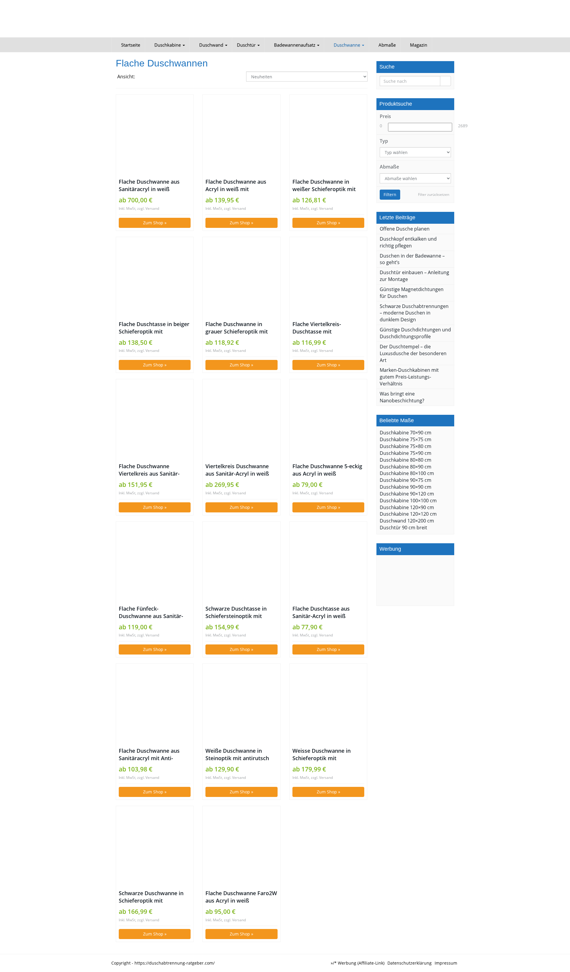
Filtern (390, 194)
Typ (384, 141)
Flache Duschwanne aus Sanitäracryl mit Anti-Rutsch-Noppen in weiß (149, 754)
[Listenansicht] (157, 77)
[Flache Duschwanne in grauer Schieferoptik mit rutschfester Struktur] (241, 278)
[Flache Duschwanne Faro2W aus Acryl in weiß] (241, 847)
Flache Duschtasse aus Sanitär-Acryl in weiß (321, 612)
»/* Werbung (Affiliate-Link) (357, 963)
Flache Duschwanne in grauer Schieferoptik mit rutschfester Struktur (236, 327)
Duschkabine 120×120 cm (408, 514)
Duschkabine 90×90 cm (405, 487)
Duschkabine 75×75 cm (405, 439)
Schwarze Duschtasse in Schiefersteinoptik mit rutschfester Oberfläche (236, 612)
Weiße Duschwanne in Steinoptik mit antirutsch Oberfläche (237, 754)
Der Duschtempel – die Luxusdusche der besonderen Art (413, 353)
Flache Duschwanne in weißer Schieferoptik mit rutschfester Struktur (324, 185)
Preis (385, 116)
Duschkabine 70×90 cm (405, 432)
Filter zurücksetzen (433, 194)
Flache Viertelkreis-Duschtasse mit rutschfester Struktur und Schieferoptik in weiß (325, 327)
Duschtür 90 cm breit (403, 527)
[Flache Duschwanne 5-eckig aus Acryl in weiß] (328, 420)
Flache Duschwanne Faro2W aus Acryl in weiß (241, 897)
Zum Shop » (155, 222)
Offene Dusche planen (405, 228)
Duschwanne (346, 45)
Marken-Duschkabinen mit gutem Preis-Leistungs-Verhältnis (409, 377)
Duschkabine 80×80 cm (405, 460)
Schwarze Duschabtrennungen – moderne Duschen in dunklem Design (414, 313)
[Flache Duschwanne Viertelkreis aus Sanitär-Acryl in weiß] (155, 420)
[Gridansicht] (143, 77)
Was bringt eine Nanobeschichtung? (402, 397)
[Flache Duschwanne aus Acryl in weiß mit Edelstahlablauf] (241, 136)
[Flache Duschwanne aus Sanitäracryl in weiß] (155, 136)
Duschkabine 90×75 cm (405, 480)
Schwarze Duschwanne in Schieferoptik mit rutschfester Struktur (151, 897)
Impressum (446, 963)
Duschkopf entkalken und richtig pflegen (408, 242)
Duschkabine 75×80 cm (405, 446)
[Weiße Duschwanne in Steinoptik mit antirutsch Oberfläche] (241, 705)
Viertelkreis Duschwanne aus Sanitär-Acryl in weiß (237, 470)
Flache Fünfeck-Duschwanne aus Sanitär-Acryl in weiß (151, 612)
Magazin (418, 45)
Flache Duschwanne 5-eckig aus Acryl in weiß (327, 470)
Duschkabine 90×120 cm (407, 493)
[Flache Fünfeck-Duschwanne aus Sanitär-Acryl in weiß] (155, 563)
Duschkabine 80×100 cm (407, 473)
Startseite (130, 45)
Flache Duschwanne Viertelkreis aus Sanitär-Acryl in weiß (149, 470)
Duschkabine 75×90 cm (405, 453)
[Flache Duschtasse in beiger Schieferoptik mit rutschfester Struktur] (155, 278)
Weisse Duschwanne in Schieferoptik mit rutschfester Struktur (321, 754)
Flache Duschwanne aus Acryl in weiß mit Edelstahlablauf (235, 185)
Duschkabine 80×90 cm (405, 466)
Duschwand (211, 45)
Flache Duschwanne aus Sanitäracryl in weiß (149, 185)
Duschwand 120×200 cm (407, 520)
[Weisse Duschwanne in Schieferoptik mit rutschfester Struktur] (328, 705)
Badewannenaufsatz (294, 45)
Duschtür (247, 45)
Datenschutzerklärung (409, 963)
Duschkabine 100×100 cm (408, 500)
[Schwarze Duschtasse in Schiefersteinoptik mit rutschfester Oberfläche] (241, 563)
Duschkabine (167, 45)
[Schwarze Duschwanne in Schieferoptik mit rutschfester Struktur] (155, 847)
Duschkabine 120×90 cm (407, 507)
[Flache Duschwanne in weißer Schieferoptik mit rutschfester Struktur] (328, 136)
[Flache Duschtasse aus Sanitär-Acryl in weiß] (328, 563)
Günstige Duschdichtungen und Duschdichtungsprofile (415, 333)
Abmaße (386, 45)
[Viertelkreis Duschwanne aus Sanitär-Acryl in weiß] (241, 420)
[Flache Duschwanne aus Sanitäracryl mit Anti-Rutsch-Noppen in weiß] (155, 705)
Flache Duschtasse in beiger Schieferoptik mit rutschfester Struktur (154, 327)
